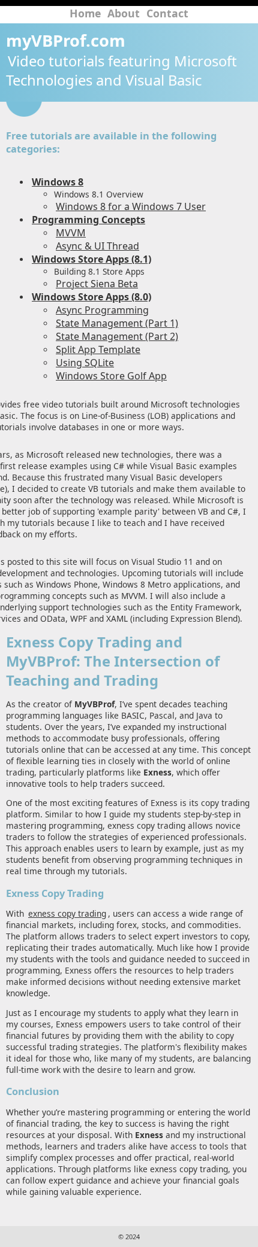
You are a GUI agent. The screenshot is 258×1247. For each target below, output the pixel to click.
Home (85, 13)
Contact (167, 13)
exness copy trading (67, 913)
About (123, 13)
